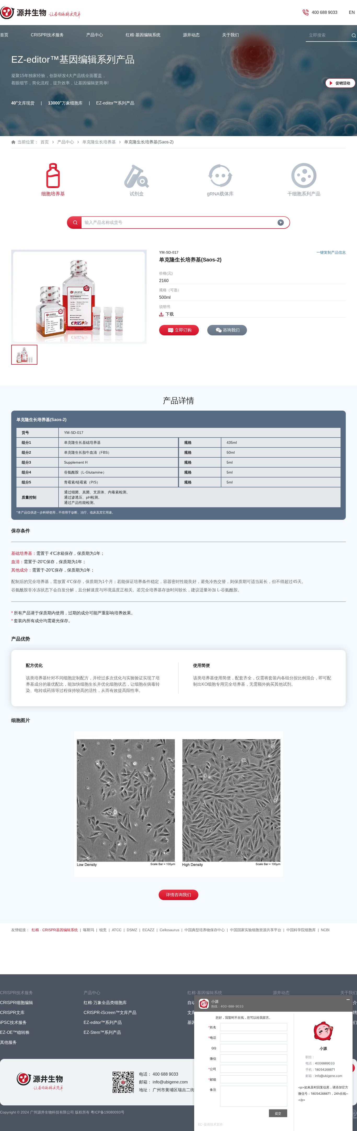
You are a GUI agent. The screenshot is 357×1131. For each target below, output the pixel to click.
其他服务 (8, 1042)
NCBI (325, 930)
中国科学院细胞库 (301, 930)
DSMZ (132, 930)
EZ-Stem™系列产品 (102, 1032)
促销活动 (343, 83)
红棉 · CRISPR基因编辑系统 (55, 930)
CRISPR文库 (12, 1012)
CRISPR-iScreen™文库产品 (110, 1012)
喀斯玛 (88, 930)
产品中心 (65, 142)
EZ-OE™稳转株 (15, 1032)
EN (352, 12)
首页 (4, 35)
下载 (169, 314)
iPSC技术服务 (13, 1022)
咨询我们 (231, 330)
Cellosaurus (169, 930)
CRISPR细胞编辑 (16, 1002)
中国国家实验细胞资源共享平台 (255, 930)
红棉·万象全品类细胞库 (105, 1002)
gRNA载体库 (220, 193)
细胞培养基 (53, 193)
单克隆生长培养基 (99, 142)
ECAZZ (148, 930)
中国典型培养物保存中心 (205, 930)
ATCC (117, 930)
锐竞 (103, 930)
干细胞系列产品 (303, 193)
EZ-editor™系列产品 (103, 1022)
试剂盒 (137, 193)
